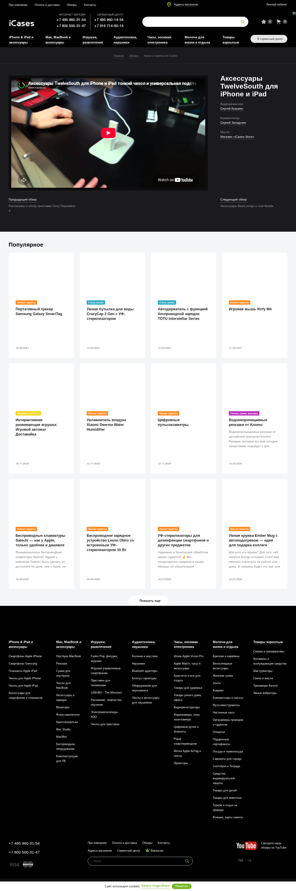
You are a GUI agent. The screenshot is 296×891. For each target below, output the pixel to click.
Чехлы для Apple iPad (23, 685)
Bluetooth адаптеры (144, 671)
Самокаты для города (227, 758)
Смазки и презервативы (268, 651)
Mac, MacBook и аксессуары (68, 644)
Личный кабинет (276, 4)
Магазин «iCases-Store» (237, 136)
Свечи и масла (263, 678)
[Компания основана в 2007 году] (25, 21)
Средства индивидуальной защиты (224, 778)
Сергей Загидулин (233, 122)
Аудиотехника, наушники (143, 644)
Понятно (181, 886)
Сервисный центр (128, 850)
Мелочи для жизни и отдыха (225, 644)
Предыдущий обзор (23, 199)
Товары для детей (225, 790)
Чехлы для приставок (105, 724)
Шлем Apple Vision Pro (188, 656)
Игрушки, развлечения (101, 644)
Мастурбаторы (262, 671)
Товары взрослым (268, 642)
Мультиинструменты (226, 705)
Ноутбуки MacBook (68, 656)
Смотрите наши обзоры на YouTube (273, 845)
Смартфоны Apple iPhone (25, 656)
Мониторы (62, 707)
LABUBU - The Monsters (106, 692)
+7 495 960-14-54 (108, 20)
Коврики (218, 690)
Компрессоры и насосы (228, 697)
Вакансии (157, 850)
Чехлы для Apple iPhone (25, 678)
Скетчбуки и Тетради (226, 766)
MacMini (61, 736)
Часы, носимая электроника (186, 644)
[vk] (240, 860)
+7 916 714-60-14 (108, 26)
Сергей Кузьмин (231, 108)
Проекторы (181, 763)
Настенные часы (223, 712)
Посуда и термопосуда (228, 751)
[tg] (249, 860)
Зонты (217, 683)
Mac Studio (63, 729)
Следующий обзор (233, 199)
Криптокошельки (67, 722)
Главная (119, 55)
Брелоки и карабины (226, 656)
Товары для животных (227, 797)
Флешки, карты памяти (228, 817)
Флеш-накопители (68, 714)
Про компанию (18, 4)
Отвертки (219, 732)
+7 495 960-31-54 (71, 20)
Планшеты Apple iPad (23, 671)
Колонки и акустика (145, 656)
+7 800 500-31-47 (71, 26)
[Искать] (242, 22)
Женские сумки (223, 675)
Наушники (138, 663)
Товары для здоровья (188, 687)
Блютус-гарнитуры (144, 678)
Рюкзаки (61, 663)
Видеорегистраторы (187, 707)
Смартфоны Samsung (23, 663)
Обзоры (72, 4)
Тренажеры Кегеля (265, 685)
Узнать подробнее (155, 886)
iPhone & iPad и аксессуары (21, 644)
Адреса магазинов (186, 4)
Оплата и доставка (47, 4)
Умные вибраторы (264, 693)
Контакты (90, 4)
